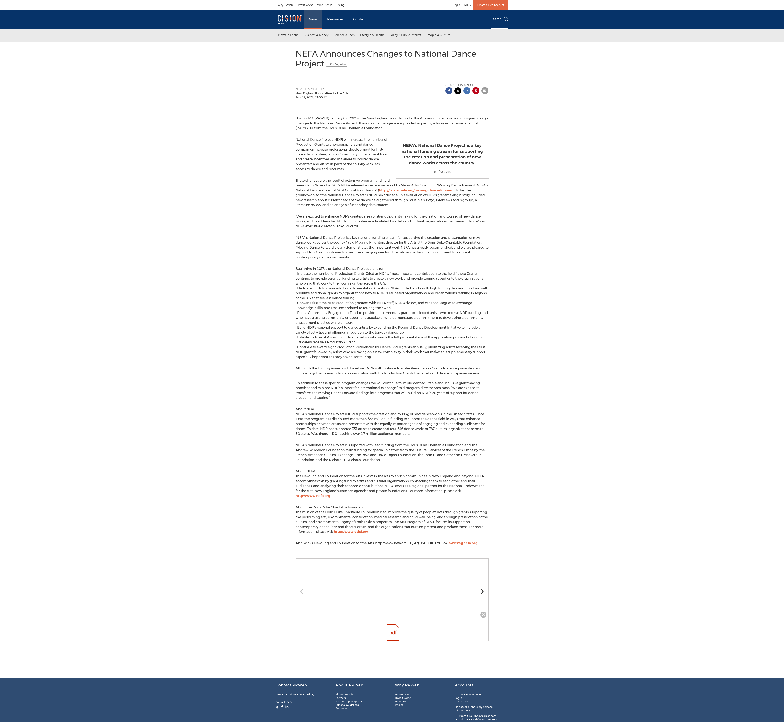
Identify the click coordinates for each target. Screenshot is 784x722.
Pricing (340, 5)
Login (456, 5)
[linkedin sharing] (466, 91)
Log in (458, 698)
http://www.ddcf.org (351, 532)
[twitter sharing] (457, 91)
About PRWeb (344, 694)
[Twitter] (278, 707)
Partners (340, 698)
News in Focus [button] (288, 35)
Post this (445, 171)
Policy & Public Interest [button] (405, 35)
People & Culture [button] (438, 35)
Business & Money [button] (316, 35)
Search (496, 19)
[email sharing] (484, 91)
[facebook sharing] (448, 91)
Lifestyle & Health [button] (372, 35)
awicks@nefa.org (463, 543)
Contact (359, 19)
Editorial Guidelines (347, 704)
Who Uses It (324, 5)
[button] (392, 589)
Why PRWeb (285, 5)
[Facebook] (282, 707)
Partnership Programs (348, 701)
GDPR (467, 5)
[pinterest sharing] (475, 91)
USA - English (335, 64)
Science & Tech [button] (344, 35)
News (313, 19)
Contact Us (283, 702)
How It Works (305, 5)
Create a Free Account (490, 5)
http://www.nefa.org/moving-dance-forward (416, 190)
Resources (335, 19)
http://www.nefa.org (313, 496)
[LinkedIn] (287, 707)
